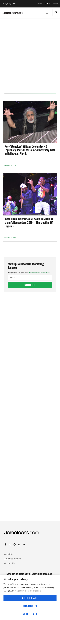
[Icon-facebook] (5, 544)
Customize (30, 606)
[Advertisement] (30, 56)
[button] (47, 12)
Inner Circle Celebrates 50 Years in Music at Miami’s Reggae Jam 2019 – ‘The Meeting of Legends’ (28, 222)
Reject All (30, 614)
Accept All (30, 598)
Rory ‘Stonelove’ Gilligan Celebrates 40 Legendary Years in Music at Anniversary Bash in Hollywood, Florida (29, 150)
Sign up (30, 285)
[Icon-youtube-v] (24, 544)
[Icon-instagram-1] (15, 544)
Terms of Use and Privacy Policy (39, 272)
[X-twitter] (10, 544)
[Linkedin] (19, 544)
